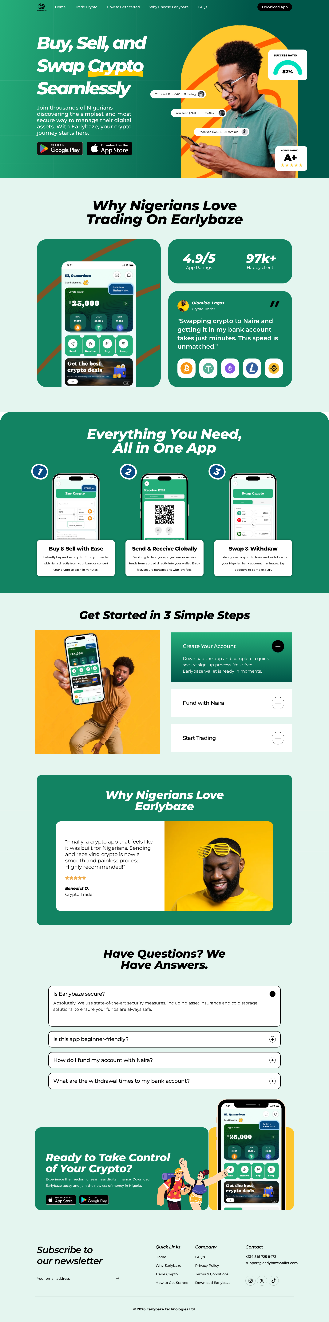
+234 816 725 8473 (260, 1257)
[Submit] (118, 1278)
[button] (231, 657)
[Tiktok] (274, 1281)
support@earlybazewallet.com (271, 1263)
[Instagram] (250, 1281)
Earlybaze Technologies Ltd (170, 1309)
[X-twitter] (262, 1281)
